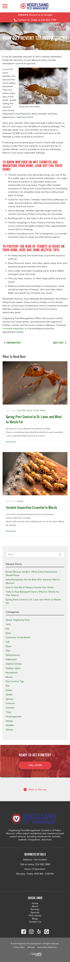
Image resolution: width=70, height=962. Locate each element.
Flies (8, 650)
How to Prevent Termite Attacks (35, 37)
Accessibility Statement (47, 947)
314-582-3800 (42, 864)
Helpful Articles (14, 663)
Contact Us (35, 921)
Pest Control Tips (15, 681)
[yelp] (38, 931)
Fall (7, 641)
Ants (19, 410)
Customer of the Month (18, 637)
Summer (10, 703)
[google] (46, 931)
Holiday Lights (13, 668)
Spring (29, 410)
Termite (42, 31)
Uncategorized (13, 716)
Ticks (8, 712)
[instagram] (31, 931)
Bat (7, 628)
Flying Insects (13, 655)
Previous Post (13, 342)
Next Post (58, 342)
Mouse (9, 676)
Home (35, 903)
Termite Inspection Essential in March (31, 507)
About (35, 906)
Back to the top (37, 789)
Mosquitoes (12, 672)
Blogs (35, 918)
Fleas (8, 646)
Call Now (35, 765)
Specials (35, 912)
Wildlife (10, 725)
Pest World (27, 117)
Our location (40, 859)
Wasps (42, 410)
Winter (9, 729)
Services (35, 909)
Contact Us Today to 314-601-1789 (37, 19)
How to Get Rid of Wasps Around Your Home (30, 587)
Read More (11, 442)
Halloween (11, 659)
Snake (9, 690)
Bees (24, 410)
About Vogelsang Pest (18, 619)
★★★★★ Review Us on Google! (35, 14)
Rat (7, 685)
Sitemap (31, 947)
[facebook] (23, 931)
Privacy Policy (19, 947)
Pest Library (35, 915)
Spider (9, 694)
